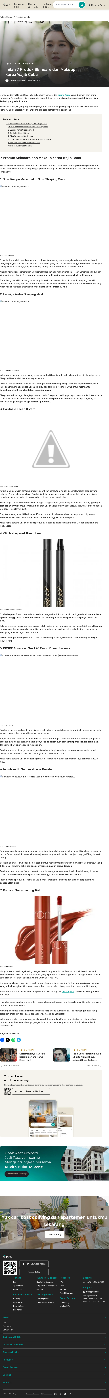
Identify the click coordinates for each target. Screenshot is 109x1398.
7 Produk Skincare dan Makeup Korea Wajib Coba (26, 123)
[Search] (82, 5)
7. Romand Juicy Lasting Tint (20, 146)
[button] (97, 5)
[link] (31, 1091)
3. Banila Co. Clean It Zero (18, 133)
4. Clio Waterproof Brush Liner (20, 136)
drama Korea (64, 95)
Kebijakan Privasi (46, 1394)
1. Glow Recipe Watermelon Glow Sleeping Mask (28, 127)
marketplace (68, 991)
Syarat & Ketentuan (32, 1394)
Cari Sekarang (54, 1234)
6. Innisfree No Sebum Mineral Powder (24, 143)
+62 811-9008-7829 (95, 1282)
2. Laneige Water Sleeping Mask (21, 130)
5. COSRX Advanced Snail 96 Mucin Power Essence (29, 139)
